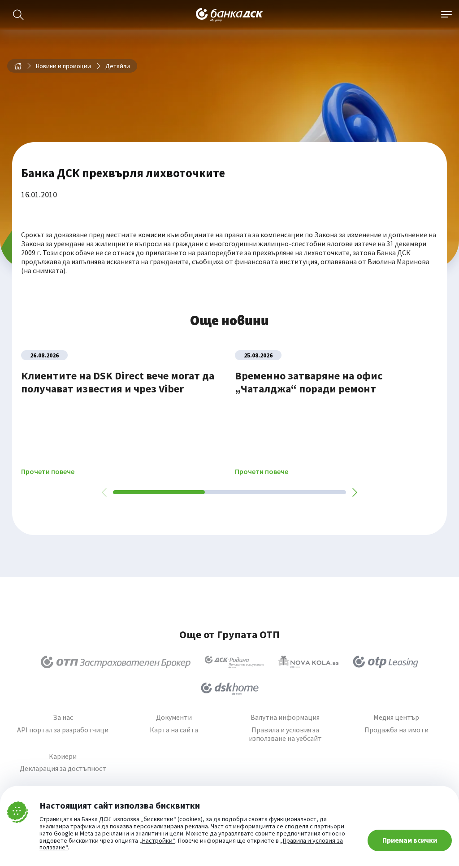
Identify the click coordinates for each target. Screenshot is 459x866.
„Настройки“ (157, 840)
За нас (63, 717)
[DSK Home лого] (230, 689)
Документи (174, 717)
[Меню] (446, 14)
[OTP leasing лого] (385, 662)
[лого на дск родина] (234, 662)
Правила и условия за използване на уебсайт (285, 734)
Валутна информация (285, 717)
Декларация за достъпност (63, 768)
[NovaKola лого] (308, 662)
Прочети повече (47, 471)
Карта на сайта (174, 730)
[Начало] (18, 66)
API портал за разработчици (62, 730)
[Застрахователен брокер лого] (116, 662)
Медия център (396, 717)
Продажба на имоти (396, 730)
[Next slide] (354, 492)
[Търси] (18, 15)
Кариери (63, 756)
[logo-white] (229, 15)
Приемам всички (409, 840)
